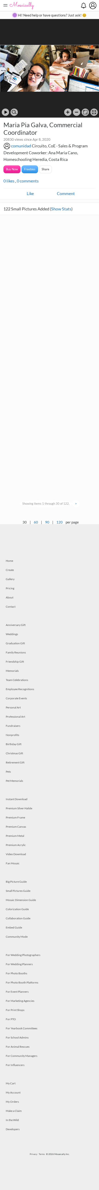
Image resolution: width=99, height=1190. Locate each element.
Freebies (29, 169)
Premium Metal (15, 835)
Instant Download (16, 799)
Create (10, 570)
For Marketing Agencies (20, 1001)
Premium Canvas (16, 826)
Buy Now (12, 169)
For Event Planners (17, 991)
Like (30, 193)
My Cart (10, 1083)
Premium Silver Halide (19, 808)
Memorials (12, 670)
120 (59, 522)
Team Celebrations (17, 680)
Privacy (33, 1154)
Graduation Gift (15, 643)
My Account (13, 1092)
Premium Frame (15, 817)
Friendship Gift (15, 661)
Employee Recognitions (20, 689)
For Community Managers (21, 1056)
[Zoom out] (76, 112)
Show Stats (61, 208)
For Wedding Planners (19, 964)
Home (9, 560)
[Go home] (85, 112)
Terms (42, 1154)
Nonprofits (12, 735)
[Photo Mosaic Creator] (22, 5)
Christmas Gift (14, 753)
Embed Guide (14, 927)
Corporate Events (16, 698)
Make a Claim (14, 1111)
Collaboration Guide (18, 918)
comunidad (21, 145)
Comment (66, 193)
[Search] (14, 112)
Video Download (16, 854)
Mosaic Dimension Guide (21, 900)
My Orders (12, 1101)
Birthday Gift (13, 744)
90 (47, 522)
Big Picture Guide (16, 881)
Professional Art (15, 716)
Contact (10, 606)
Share (45, 169)
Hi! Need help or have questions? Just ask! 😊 (52, 15)
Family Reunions (16, 652)
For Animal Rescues (17, 1046)
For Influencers (15, 1065)
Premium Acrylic (16, 845)
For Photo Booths (16, 973)
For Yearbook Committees (21, 1028)
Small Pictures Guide (18, 890)
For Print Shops (15, 1010)
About (9, 597)
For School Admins (17, 1037)
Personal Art (13, 707)
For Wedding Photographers (23, 955)
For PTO (11, 1019)
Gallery (10, 579)
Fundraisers (13, 725)
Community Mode (17, 936)
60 (36, 522)
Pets (8, 771)
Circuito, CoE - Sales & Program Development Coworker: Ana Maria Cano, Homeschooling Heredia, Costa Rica (45, 152)
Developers (13, 1129)
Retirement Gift (15, 762)
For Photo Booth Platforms (22, 982)
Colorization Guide (17, 909)
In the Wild (12, 1120)
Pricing (10, 588)
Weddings (12, 634)
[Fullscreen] (94, 112)
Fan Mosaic (13, 863)
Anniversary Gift (16, 625)
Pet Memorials (14, 780)
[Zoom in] (68, 112)
